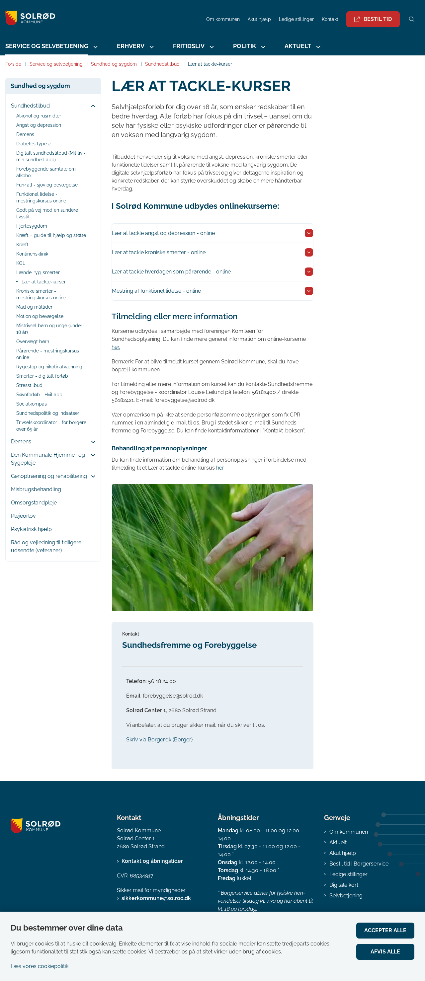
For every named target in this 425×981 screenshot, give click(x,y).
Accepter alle (385, 930)
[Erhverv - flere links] (150, 46)
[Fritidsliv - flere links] (211, 46)
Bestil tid (378, 19)
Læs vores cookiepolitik (39, 966)
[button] (91, 106)
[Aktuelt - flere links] (317, 46)
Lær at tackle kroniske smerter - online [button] (159, 252)
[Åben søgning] (412, 19)
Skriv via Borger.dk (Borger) (159, 739)
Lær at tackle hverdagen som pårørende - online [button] (171, 271)
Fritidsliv (189, 45)
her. (116, 347)
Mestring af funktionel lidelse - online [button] (156, 291)
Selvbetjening (346, 895)
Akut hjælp (342, 853)
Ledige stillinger (296, 19)
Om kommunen (348, 832)
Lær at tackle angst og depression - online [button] (163, 233)
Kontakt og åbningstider (152, 861)
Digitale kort (343, 885)
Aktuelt (338, 842)
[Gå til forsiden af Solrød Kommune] (101, 19)
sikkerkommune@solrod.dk (156, 898)
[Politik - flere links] (262, 46)
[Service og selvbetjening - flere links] (94, 46)
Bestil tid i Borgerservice (358, 864)
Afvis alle (385, 951)
